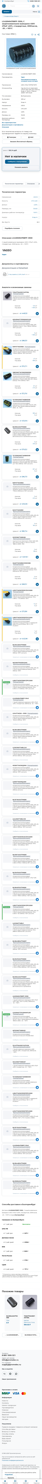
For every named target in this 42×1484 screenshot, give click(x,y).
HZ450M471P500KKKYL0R (22, 320)
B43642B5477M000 (21, 730)
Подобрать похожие (12, 228)
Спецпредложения (9, 1412)
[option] (21, 52)
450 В (35, 197)
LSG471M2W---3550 (25, 713)
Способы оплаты (8, 1434)
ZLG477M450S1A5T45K (21, 1046)
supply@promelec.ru (11, 1365)
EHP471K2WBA (21, 483)
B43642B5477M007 (21, 942)
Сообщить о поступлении (17, 161)
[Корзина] (38, 6)
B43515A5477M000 (21, 1128)
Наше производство (9, 1417)
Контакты (5, 1403)
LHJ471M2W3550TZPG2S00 (22, 1112)
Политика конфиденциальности (13, 1460)
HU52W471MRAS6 (21, 538)
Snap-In (34, 217)
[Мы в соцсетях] (4, 1373)
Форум (4, 1443)
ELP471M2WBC (21, 511)
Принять (11, 1478)
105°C (35, 212)
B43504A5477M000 (21, 427)
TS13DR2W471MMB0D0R (22, 1077)
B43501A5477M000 (21, 855)
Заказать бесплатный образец (21, 141)
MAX (31, 137)
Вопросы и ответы (8, 1431)
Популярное (6, 1441)
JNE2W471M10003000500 (22, 373)
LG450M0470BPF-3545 (21, 699)
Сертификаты (7, 1436)
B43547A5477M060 (21, 873)
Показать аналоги (21, 167)
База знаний (6, 1438)
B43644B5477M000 (21, 1164)
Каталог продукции (9, 1405)
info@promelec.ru (10, 1360)
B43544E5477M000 (21, 645)
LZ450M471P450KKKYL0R (22, 1013)
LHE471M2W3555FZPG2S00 (22, 1094)
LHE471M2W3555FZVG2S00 (22, 618)
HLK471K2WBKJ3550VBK (22, 564)
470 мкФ (34, 201)
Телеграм (12, 137)
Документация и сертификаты (12, 125)
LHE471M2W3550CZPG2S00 (23, 906)
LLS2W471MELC (21, 924)
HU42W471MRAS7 (21, 1062)
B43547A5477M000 (21, 959)
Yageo (23, 77)
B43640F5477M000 (21, 888)
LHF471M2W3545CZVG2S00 (22, 837)
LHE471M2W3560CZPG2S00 (23, 681)
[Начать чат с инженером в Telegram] (37, 656)
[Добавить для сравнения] (35, 34)
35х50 (35, 208)
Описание (5, 127)
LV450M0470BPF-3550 (21, 997)
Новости (5, 1401)
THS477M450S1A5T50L (21, 293)
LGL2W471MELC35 (21, 819)
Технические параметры (14, 183)
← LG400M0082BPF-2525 (13, 1335)
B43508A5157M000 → (32, 1335)
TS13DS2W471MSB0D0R (21, 400)
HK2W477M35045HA (21, 663)
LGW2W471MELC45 (21, 748)
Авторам (5, 1419)
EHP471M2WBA (24, 347)
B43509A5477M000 (21, 1182)
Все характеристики (9, 122)
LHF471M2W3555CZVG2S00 (22, 591)
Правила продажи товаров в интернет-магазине (19, 1427)
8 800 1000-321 (8, 1355)
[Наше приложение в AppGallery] (8, 1384)
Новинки (5, 1410)
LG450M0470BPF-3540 (21, 1146)
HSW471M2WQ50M (25, 765)
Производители (8, 1407)
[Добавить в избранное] (32, 34)
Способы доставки (8, 1429)
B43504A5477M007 (21, 977)
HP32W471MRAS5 (21, 1031)
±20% (35, 205)
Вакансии (5, 1414)
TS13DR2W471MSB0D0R (21, 456)
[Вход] (33, 6)
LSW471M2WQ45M (21, 782)
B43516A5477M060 (21, 800)
